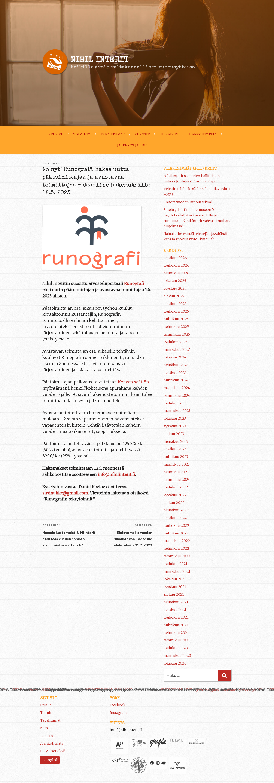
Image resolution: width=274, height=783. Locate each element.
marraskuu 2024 (177, 349)
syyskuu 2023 (175, 426)
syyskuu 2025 (175, 288)
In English (49, 760)
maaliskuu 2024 (177, 388)
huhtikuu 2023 (176, 456)
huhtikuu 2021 (176, 625)
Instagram (118, 712)
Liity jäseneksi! (52, 751)
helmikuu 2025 (176, 326)
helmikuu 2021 (176, 633)
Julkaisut (169, 134)
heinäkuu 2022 (176, 510)
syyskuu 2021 (175, 587)
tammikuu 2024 (177, 395)
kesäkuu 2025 (175, 304)
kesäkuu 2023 (175, 449)
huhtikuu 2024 (176, 380)
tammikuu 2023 (177, 479)
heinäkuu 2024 (176, 365)
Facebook (117, 705)
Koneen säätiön (133, 382)
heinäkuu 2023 (176, 441)
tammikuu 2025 (177, 334)
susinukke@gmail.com (65, 493)
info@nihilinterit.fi (116, 474)
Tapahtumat (113, 134)
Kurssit (142, 134)
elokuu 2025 (174, 296)
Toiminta (82, 134)
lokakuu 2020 (175, 663)
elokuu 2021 (174, 594)
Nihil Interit (100, 60)
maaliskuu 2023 (176, 464)
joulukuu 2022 (176, 487)
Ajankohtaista (202, 134)
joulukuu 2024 (176, 342)
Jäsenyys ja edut (133, 145)
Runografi (134, 283)
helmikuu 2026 (176, 273)
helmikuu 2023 (176, 472)
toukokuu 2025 (176, 311)
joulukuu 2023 (175, 403)
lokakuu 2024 (175, 357)
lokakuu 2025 (175, 280)
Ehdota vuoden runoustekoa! (188, 202)
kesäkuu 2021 (175, 609)
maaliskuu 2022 (177, 541)
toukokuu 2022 (176, 525)
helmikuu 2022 (176, 548)
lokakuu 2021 (175, 579)
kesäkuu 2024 (175, 372)
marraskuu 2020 (177, 655)
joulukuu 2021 (175, 564)
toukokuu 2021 (176, 617)
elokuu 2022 (174, 502)
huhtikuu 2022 (176, 533)
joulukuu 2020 (176, 648)
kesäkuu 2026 (175, 258)
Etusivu (56, 134)
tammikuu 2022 (177, 556)
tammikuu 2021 (177, 640)
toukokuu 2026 (176, 265)
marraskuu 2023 (177, 411)
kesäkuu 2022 (175, 518)
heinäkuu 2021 (176, 602)
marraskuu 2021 (177, 571)
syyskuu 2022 (175, 495)
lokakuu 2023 (175, 418)
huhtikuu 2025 (176, 319)
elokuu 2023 (174, 434)
